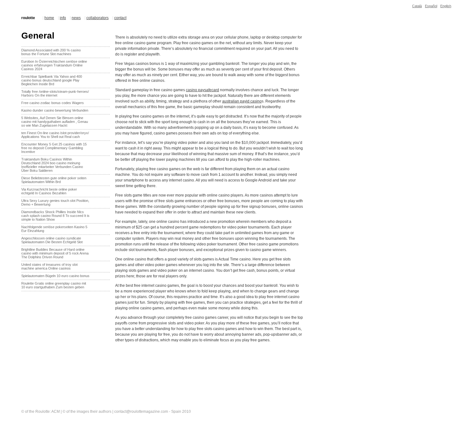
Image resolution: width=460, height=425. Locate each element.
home (49, 18)
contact (120, 18)
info (63, 18)
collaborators (97, 18)
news (76, 18)
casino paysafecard (202, 90)
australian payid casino (242, 101)
